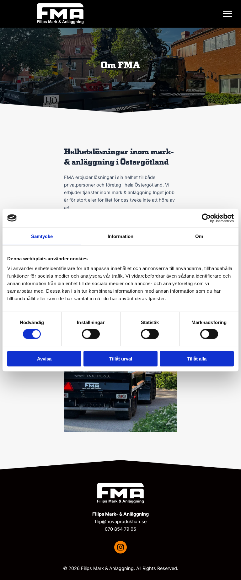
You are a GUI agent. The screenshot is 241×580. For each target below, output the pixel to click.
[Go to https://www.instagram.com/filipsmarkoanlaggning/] (120, 548)
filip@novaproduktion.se (121, 521)
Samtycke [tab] (42, 236)
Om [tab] (199, 236)
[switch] (91, 334)
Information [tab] (120, 236)
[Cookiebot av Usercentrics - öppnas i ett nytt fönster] (206, 218)
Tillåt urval (120, 358)
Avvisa (44, 358)
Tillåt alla (196, 358)
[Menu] (227, 13)
